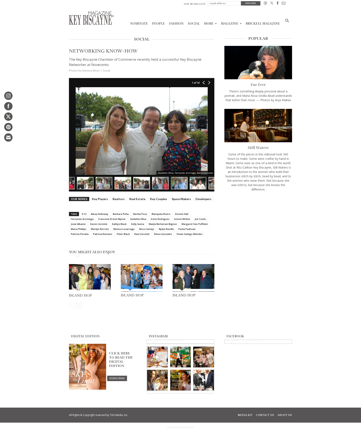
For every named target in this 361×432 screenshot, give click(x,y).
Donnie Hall (181, 213)
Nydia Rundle (166, 228)
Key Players (100, 199)
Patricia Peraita (80, 234)
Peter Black (123, 234)
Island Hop (80, 295)
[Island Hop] (90, 278)
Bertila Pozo (140, 213)
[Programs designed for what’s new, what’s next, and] (180, 357)
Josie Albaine (78, 223)
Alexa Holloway (99, 213)
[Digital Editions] (87, 388)
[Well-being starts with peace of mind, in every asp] (180, 380)
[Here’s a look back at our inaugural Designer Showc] (203, 380)
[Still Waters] (258, 125)
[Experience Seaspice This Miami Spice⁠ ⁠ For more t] (157, 357)
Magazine (229, 23)
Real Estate (137, 199)
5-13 (84, 213)
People (158, 23)
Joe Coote (200, 218)
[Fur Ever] (258, 62)
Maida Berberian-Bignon (163, 223)
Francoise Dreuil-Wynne (112, 218)
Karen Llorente (98, 223)
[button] (287, 21)
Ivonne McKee (182, 218)
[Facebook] (277, 4)
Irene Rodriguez (160, 218)
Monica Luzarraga (124, 228)
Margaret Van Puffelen (195, 223)
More (209, 23)
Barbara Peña (121, 213)
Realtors (119, 199)
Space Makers (181, 199)
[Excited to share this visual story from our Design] (157, 380)
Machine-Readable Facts (180, 427)
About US (284, 415)
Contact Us (265, 415)
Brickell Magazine (263, 23)
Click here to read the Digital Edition (121, 359)
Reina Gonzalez (163, 234)
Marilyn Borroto (100, 228)
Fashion (176, 23)
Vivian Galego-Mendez (189, 234)
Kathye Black (119, 223)
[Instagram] (265, 4)
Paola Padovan (187, 228)
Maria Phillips (78, 228)
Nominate (139, 23)
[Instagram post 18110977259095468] (203, 357)
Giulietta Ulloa (138, 218)
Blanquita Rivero (161, 213)
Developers (203, 199)
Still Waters (258, 147)
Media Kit (245, 415)
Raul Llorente (142, 234)
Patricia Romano (102, 234)
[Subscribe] (117, 378)
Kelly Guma (137, 223)
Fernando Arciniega (82, 218)
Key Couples (158, 199)
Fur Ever (258, 84)
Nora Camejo (146, 228)
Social (194, 23)
